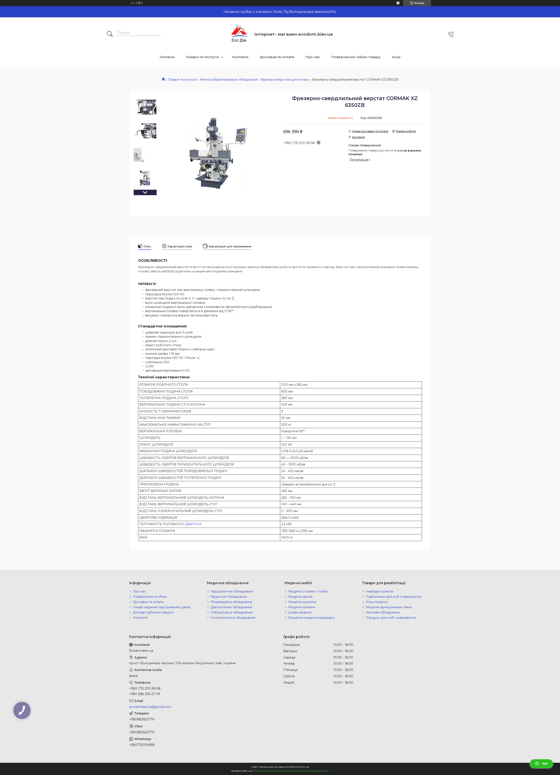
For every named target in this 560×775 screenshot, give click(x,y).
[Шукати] (110, 34)
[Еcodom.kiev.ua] (239, 34)
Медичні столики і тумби (307, 591)
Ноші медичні (377, 602)
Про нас (312, 57)
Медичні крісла (300, 597)
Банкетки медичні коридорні (311, 618)
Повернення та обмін (150, 597)
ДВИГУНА (193, 524)
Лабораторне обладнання (231, 612)
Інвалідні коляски (379, 591)
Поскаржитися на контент (271, 770)
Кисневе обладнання (383, 612)
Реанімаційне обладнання (231, 602)
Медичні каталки (301, 607)
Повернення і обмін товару (356, 57)
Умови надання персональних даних (162, 607)
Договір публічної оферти (153, 612)
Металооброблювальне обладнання (228, 80)
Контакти (240, 57)
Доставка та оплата (277, 57)
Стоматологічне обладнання (233, 618)
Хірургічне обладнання (229, 597)
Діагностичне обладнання (231, 607)
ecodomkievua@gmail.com (150, 707)
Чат (545, 764)
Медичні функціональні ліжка (389, 607)
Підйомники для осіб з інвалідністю (394, 597)
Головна (167, 57)
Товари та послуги (202, 57)
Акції (396, 57)
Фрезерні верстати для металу (285, 80)
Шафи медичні (300, 612)
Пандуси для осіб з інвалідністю (391, 618)
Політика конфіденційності (310, 770)
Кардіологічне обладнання (232, 591)
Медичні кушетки (302, 602)
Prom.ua (303, 766)
